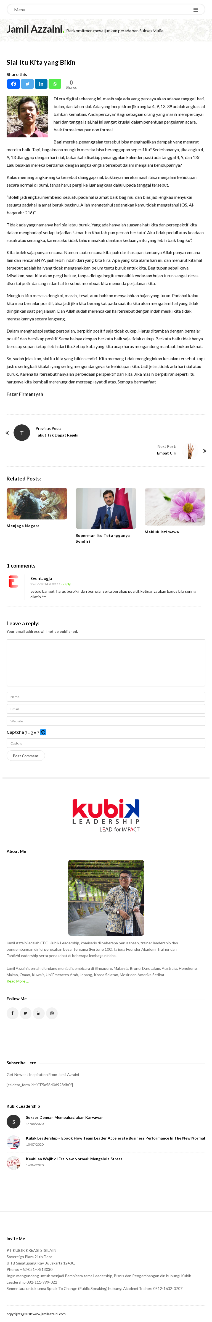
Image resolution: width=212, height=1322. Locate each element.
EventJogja (41, 578)
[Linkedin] (41, 84)
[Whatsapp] (55, 84)
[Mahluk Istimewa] (175, 507)
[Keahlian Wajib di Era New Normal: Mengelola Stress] (13, 1163)
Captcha (15, 732)
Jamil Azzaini (35, 29)
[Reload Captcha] (43, 732)
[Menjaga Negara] (37, 504)
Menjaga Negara (23, 525)
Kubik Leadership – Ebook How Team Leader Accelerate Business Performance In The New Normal (115, 1138)
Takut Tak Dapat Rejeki (57, 435)
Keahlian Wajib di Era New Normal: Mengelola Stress (74, 1158)
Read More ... (18, 981)
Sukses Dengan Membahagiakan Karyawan (65, 1117)
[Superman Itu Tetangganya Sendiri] (106, 508)
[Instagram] (52, 1013)
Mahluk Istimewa (162, 531)
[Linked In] (39, 1013)
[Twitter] (27, 84)
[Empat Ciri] (190, 450)
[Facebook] (13, 84)
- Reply (66, 584)
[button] (43, 732)
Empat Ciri (166, 453)
